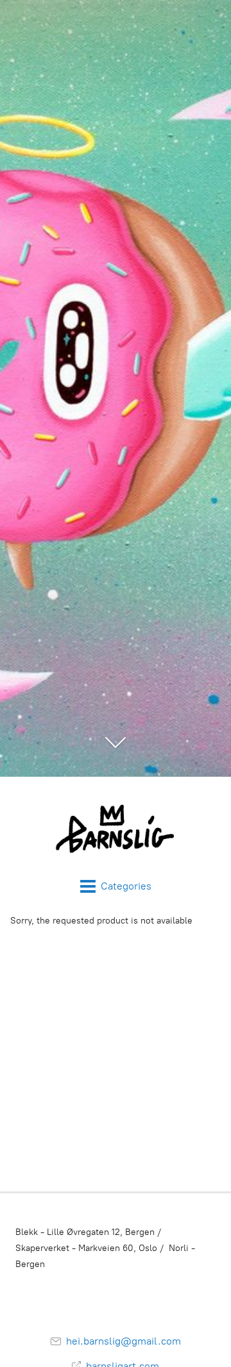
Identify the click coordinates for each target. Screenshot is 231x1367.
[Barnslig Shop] (115, 827)
